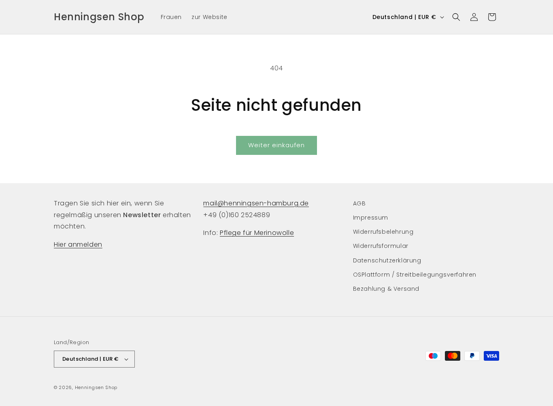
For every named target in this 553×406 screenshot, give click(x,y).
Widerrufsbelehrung (383, 232)
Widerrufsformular (380, 246)
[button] (456, 17)
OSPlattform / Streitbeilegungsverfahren (414, 275)
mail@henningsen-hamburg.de (256, 203)
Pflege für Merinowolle (257, 232)
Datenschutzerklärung (387, 260)
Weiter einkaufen (276, 145)
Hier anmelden (78, 244)
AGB (359, 203)
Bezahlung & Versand (386, 289)
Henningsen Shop (96, 387)
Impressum (370, 218)
